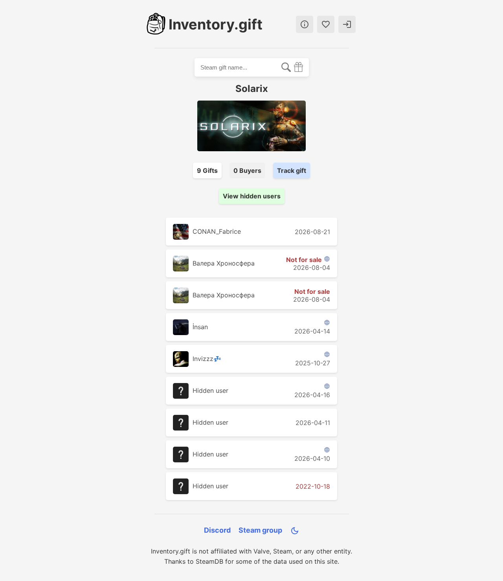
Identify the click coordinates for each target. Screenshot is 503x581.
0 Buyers (247, 170)
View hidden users (252, 196)
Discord (217, 530)
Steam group (260, 530)
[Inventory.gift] (156, 24)
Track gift (291, 170)
